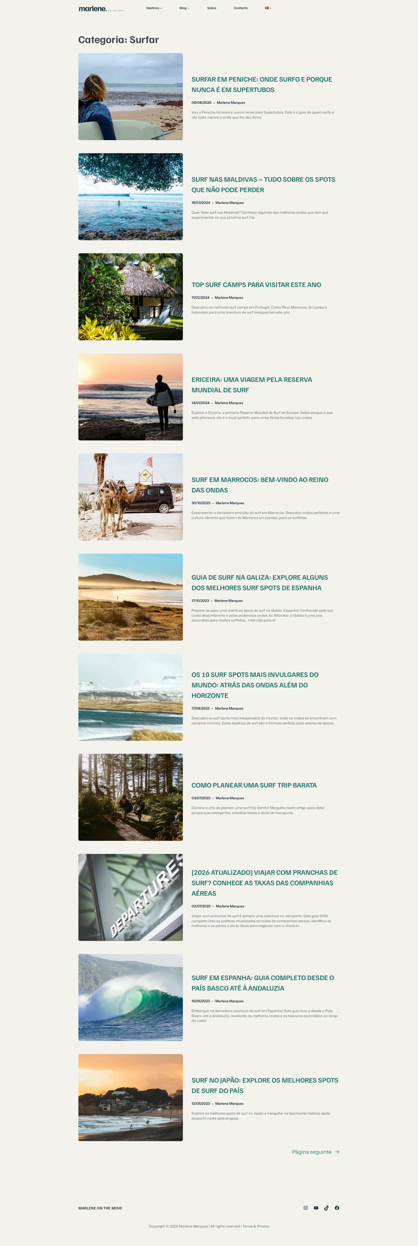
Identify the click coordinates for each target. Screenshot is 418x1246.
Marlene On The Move (100, 1208)
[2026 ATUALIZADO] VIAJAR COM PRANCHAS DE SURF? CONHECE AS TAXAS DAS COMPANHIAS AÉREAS (265, 882)
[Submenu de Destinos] (161, 8)
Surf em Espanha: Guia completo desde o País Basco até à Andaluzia (263, 982)
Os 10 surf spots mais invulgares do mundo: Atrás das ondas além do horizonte (255, 684)
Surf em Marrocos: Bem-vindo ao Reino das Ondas (260, 484)
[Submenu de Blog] (188, 8)
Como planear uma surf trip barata (254, 784)
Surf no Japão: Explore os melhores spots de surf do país (265, 1085)
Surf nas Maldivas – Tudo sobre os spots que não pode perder (263, 184)
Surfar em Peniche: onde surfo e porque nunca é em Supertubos (262, 84)
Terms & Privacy (256, 1226)
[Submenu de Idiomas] (271, 8)
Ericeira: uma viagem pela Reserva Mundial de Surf (252, 384)
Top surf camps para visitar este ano (256, 284)
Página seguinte (316, 1152)
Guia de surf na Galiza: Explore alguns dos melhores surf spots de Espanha (260, 582)
